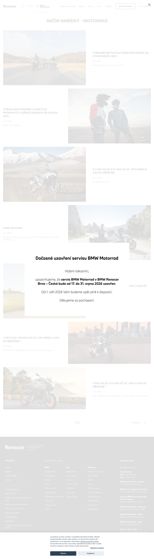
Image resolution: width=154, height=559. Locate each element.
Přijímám (63, 553)
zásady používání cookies (89, 541)
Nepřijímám (90, 553)
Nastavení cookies (97, 548)
